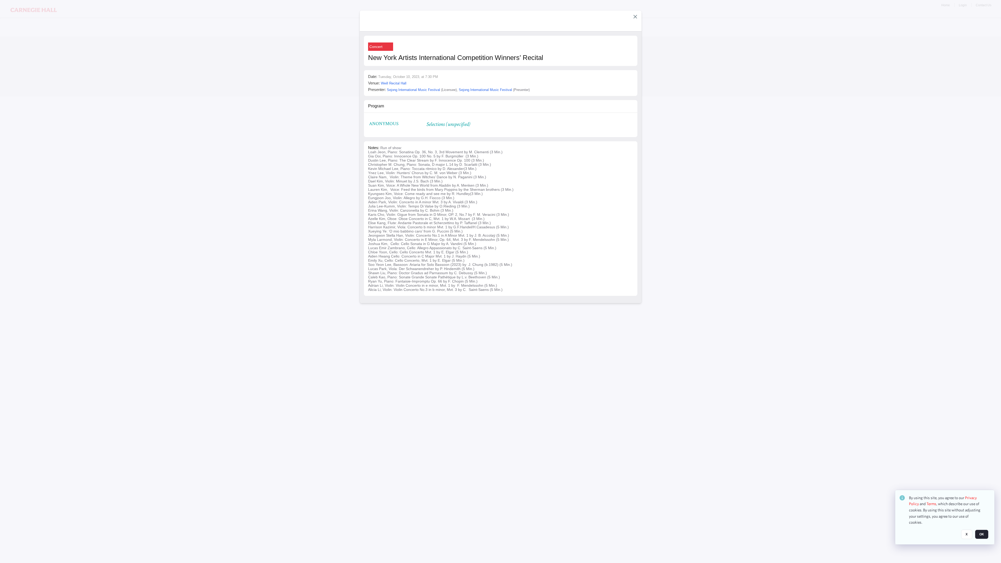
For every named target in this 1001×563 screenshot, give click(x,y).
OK (981, 534)
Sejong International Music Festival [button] (413, 90)
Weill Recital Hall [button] (393, 83)
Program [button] (376, 106)
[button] (635, 17)
